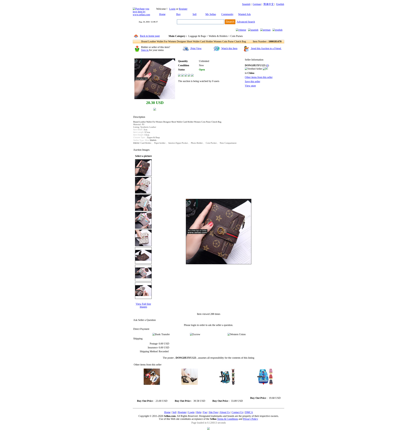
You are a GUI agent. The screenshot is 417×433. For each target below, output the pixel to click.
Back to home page (150, 35)
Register (183, 8)
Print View (196, 48)
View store (250, 85)
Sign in (145, 50)
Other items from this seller (259, 77)
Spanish (246, 4)
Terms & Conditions (227, 419)
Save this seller (252, 81)
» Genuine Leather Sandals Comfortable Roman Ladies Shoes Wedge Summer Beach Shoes (189, 392)
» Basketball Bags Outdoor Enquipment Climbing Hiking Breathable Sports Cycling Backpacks (226, 392)
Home (162, 14)
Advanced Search (246, 21)
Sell (194, 14)
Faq (205, 412)
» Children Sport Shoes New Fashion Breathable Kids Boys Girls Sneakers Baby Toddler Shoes (151, 392)
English (280, 4)
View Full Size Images (143, 305)
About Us (225, 412)
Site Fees (213, 412)
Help (198, 412)
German (257, 4)
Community (227, 14)
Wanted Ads (244, 14)
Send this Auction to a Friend (266, 48)
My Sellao (210, 14)
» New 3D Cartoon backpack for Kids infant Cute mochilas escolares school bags (264, 390)
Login (172, 8)
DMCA (249, 412)
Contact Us (237, 412)
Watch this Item (229, 48)
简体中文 (268, 4)
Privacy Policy (250, 419)
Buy (178, 14)
